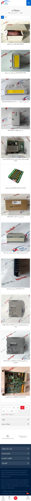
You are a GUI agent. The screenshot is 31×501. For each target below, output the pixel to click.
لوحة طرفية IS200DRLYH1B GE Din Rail (15, 188)
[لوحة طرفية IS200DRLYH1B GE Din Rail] (15, 176)
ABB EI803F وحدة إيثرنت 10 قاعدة (15, 216)
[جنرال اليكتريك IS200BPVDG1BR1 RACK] (15, 381)
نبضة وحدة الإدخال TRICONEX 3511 (15, 288)
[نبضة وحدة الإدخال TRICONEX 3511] (15, 273)
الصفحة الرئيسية (13, 12)
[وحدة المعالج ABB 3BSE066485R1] (15, 32)
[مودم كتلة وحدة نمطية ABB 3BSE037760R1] (15, 61)
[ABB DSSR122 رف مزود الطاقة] (15, 118)
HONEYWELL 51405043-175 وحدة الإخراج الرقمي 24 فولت (15, 325)
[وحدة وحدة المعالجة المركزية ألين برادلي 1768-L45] (15, 237)
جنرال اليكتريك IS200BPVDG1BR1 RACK (15, 397)
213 (14, 407)
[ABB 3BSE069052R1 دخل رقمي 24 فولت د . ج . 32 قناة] (15, 89)
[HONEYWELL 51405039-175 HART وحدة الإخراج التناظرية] (15, 345)
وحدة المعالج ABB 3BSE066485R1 (15, 44)
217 (4, 411)
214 (18, 407)
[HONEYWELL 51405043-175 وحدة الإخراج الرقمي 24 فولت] (15, 309)
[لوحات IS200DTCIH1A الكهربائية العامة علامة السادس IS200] (15, 147)
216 (27, 407)
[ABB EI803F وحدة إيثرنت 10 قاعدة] (15, 205)
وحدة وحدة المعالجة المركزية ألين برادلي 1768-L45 (15, 252)
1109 (11, 411)
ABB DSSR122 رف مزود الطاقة (15, 130)
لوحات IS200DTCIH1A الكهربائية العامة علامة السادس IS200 (15, 160)
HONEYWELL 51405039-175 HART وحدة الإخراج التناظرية (15, 361)
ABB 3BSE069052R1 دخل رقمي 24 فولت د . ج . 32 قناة (15, 101)
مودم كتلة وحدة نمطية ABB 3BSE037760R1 (15, 72)
